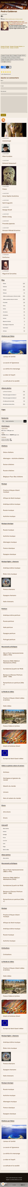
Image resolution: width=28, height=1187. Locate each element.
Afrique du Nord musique (11, 498)
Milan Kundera (7, 156)
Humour (14, 318)
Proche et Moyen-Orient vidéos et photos (13, 699)
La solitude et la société (11, 381)
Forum (4, 837)
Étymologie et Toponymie (14, 324)
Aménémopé (6, 141)
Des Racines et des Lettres (14, 404)
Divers (14, 305)
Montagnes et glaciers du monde (12, 779)
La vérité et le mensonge (11, 369)
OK (25, 421)
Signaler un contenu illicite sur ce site (14, 1179)
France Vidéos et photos (11, 726)
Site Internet (3, 91)
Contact (4, 831)
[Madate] (14, 1185)
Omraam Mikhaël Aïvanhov (11, 230)
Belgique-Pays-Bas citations (13, 477)
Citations (14, 286)
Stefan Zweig (7, 217)
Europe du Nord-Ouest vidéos (13, 758)
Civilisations (14, 315)
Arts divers (14, 312)
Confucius (5, 257)
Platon (4, 189)
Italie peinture (8, 627)
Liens (4, 843)
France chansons (9, 589)
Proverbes (14, 302)
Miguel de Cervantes (9, 274)
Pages (4, 846)
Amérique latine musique (11, 504)
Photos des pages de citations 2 (14, 397)
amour (20, 21)
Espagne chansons (9, 595)
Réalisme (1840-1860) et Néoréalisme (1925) (11, 662)
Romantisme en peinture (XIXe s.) (13, 683)
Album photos (6, 828)
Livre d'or (5, 840)
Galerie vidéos (6, 849)
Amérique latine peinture (11, 615)
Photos (14, 283)
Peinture (14, 293)
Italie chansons (8, 601)
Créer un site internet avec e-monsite (14, 1177)
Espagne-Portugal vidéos (6, 55)
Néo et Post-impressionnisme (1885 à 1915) (13, 654)
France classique (9, 548)
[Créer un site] (5, 1185)
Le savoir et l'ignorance (11, 363)
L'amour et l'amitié (9, 357)
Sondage (5, 834)
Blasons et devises (14, 321)
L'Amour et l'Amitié (14, 47)
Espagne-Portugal (5, 46)
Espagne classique (9, 554)
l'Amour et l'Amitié (16, 57)
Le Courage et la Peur (6, 57)
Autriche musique (9, 516)
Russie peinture (8, 621)
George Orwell (7, 210)
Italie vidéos (7, 706)
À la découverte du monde (14, 401)
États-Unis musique (10, 574)
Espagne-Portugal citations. (19, 55)
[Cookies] (3, 1184)
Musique (14, 289)
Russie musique (8, 510)
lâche (10, 22)
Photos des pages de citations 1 (14, 394)
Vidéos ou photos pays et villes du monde (13, 19)
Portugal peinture (9, 639)
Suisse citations (8, 464)
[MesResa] (23, 1185)
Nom (2, 80)
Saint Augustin (7, 203)
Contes (14, 308)
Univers (5, 792)
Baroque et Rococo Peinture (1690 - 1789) (12, 676)
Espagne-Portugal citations (16, 46)
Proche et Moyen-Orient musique (11, 491)
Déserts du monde (9, 786)
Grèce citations (8, 452)
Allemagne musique (10, 542)
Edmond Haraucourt (9, 163)
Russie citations (8, 470)
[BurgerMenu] (25, 2)
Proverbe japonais (8, 223)
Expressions (14, 327)
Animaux (14, 331)
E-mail (2, 85)
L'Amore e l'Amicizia (19, 59)
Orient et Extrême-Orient (11, 746)
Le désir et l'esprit (9, 375)
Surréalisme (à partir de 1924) (13, 669)
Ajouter (3, 115)
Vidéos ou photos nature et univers (14, 299)
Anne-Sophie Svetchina (10, 196)
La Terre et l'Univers (14, 391)
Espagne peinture (9, 633)
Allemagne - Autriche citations (13, 458)
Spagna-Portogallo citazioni (7, 59)
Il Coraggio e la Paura (5, 61)
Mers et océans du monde (12, 798)
